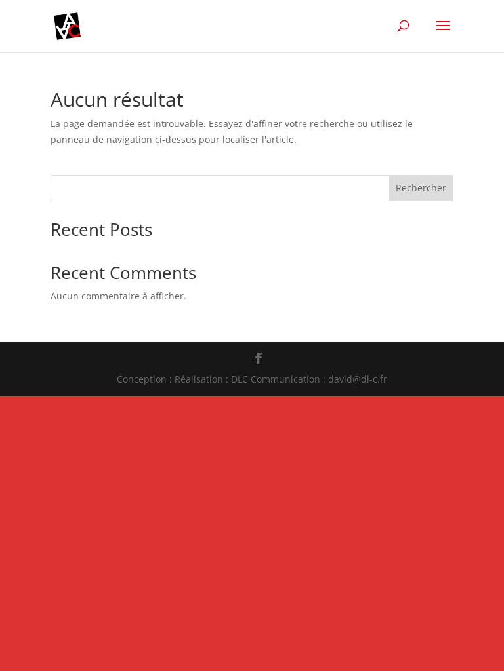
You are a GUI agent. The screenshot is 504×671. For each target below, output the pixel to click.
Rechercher (421, 188)
